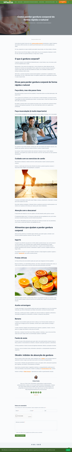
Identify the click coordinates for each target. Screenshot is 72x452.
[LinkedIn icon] (34, 392)
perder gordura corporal (37, 43)
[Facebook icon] (31, 392)
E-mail (31, 410)
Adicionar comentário (20, 422)
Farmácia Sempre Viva (46, 368)
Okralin (43, 358)
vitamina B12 (21, 253)
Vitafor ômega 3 (27, 371)
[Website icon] (36, 392)
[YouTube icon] (40, 392)
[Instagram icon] (38, 392)
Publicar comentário (20, 435)
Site (45, 410)
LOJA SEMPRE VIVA (62, 2)
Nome (17, 410)
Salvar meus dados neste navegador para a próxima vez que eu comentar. (29, 432)
